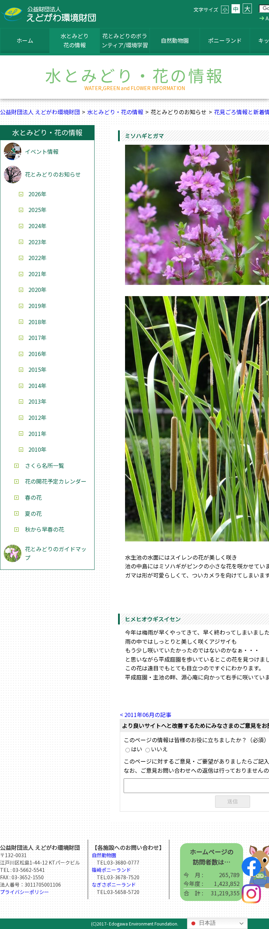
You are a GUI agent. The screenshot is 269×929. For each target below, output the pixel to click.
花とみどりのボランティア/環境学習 (125, 40)
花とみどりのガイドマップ (56, 553)
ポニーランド (225, 40)
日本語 (207, 923)
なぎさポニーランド (114, 884)
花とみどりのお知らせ (53, 174)
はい (136, 749)
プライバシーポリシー (24, 891)
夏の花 (33, 513)
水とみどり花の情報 (75, 40)
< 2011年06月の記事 (145, 714)
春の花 (33, 497)
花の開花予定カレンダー (56, 481)
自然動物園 (175, 40)
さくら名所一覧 (44, 465)
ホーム (24, 40)
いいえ (159, 749)
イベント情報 (41, 151)
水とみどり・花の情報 (115, 112)
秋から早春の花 (44, 529)
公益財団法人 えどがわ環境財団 (40, 112)
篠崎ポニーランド (111, 869)
